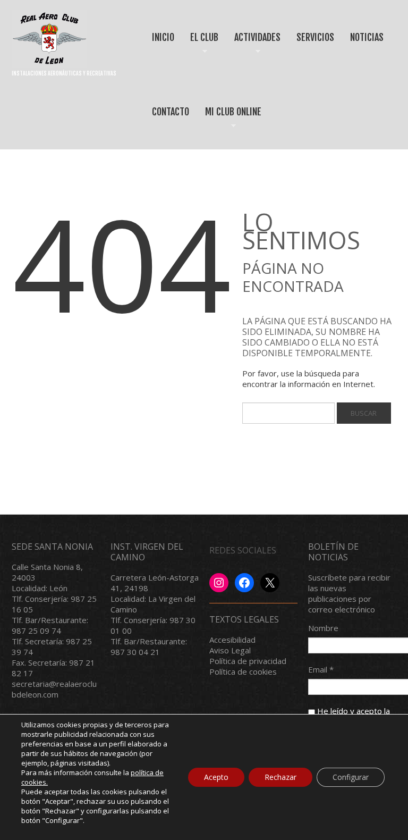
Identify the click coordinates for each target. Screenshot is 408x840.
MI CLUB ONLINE (229, 121)
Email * (321, 669)
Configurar (351, 777)
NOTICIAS (367, 37)
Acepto (216, 777)
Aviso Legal (230, 650)
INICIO (163, 37)
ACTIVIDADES (253, 46)
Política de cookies (243, 671)
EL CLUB (200, 46)
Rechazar (280, 777)
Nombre (323, 628)
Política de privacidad (247, 661)
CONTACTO (170, 111)
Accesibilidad (232, 639)
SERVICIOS (315, 37)
